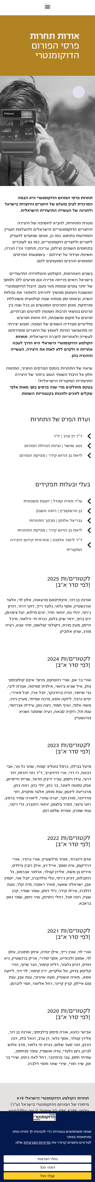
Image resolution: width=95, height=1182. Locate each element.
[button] (48, 6)
